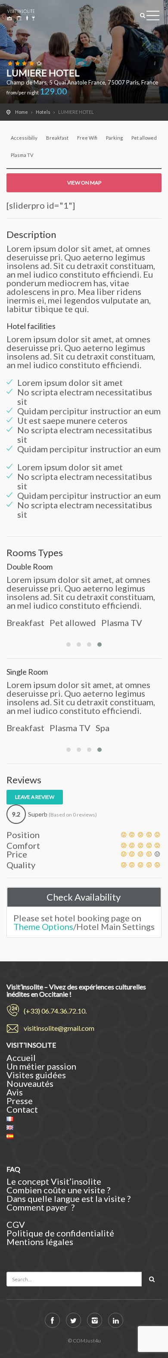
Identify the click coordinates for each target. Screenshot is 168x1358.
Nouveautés (29, 1083)
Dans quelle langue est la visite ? (69, 1198)
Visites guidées (36, 1075)
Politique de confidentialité (60, 1233)
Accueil (21, 1057)
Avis (14, 1092)
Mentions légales (39, 1241)
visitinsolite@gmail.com (59, 1028)
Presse (19, 1100)
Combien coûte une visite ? (59, 1190)
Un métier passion (41, 1066)
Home (21, 112)
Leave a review (34, 797)
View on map (84, 182)
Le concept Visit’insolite (53, 1181)
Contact (22, 1109)
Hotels (43, 112)
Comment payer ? (41, 1207)
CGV (15, 1224)
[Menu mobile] (152, 17)
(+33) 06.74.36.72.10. (55, 1011)
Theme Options (43, 926)
